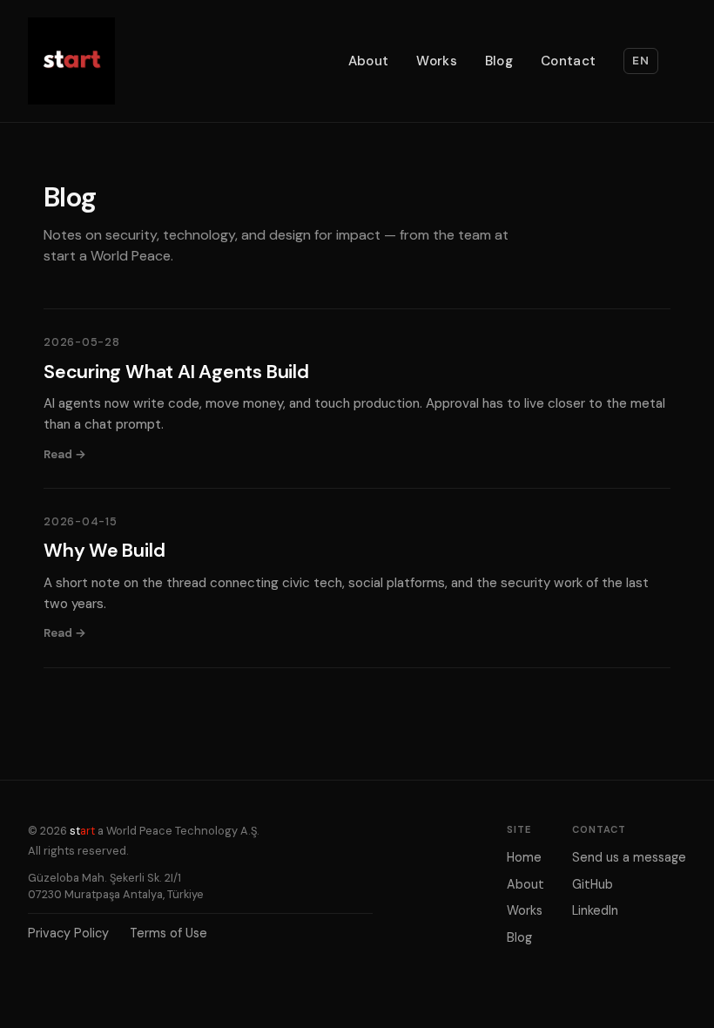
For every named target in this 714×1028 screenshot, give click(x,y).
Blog (499, 61)
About (368, 61)
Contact (568, 61)
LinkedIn (595, 910)
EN (641, 60)
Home (524, 857)
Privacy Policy (68, 933)
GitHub (592, 884)
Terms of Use (168, 933)
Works (436, 61)
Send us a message (629, 857)
